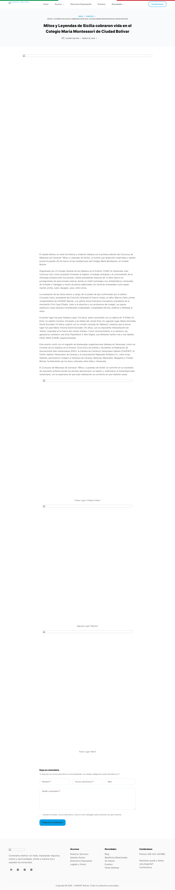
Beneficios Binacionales (116, 857)
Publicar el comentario (52, 822)
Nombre (46, 781)
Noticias (110, 38)
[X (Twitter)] (18, 869)
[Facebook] (11, 869)
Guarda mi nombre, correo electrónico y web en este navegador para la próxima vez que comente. (82, 815)
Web (110, 781)
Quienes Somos (77, 857)
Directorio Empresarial (80, 4)
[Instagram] (24, 869)
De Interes (110, 861)
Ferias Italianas (112, 867)
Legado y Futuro (78, 864)
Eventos (101, 4)
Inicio (45, 4)
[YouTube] (31, 869)
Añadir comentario (51, 791)
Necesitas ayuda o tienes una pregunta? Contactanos (151, 864)
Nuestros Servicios (79, 854)
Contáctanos (157, 4)
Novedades (117, 4)
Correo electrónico (84, 781)
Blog (107, 854)
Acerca (58, 4)
